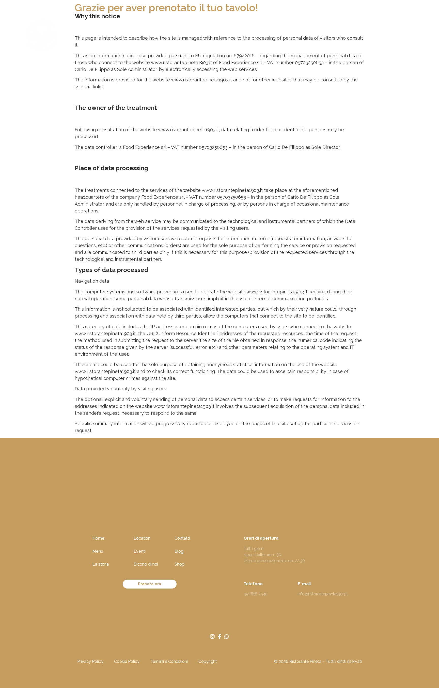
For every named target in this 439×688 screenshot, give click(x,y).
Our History (140, 36)
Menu (111, 36)
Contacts (278, 36)
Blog (303, 36)
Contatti (182, 538)
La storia (100, 564)
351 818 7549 (256, 594)
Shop (324, 36)
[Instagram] (212, 636)
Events (199, 36)
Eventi (140, 551)
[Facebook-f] (219, 636)
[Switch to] (342, 36)
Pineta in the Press (237, 36)
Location (172, 36)
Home (88, 36)
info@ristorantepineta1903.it (323, 594)
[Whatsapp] (226, 636)
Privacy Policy (90, 661)
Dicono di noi (146, 564)
